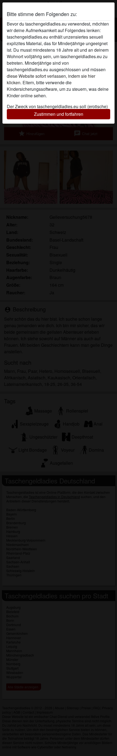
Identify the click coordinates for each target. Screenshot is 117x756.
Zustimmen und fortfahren (58, 114)
